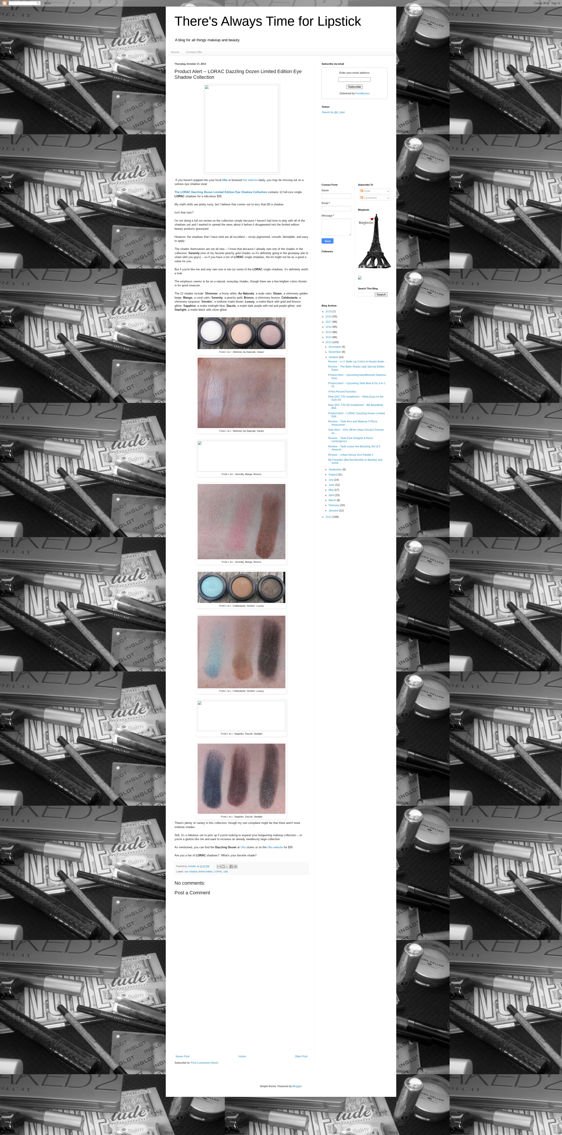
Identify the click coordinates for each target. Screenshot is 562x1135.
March (333, 500)
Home (175, 52)
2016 (329, 326)
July (331, 479)
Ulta (224, 180)
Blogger (297, 1086)
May (331, 489)
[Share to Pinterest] (235, 866)
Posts (366, 191)
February (334, 505)
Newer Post (182, 1056)
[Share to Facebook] (231, 866)
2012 (329, 516)
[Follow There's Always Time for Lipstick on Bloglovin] (374, 267)
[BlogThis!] (223, 866)
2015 (329, 332)
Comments (370, 197)
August (333, 474)
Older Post (301, 1056)
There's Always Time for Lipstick (268, 21)
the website (250, 180)
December (335, 346)
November (335, 351)
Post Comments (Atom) (204, 1062)
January (334, 510)
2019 (329, 311)
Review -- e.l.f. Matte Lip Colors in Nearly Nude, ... (357, 361)
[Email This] (219, 866)
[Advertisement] (241, 1022)
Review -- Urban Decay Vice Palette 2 (350, 454)
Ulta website (275, 847)
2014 (329, 337)
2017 (329, 321)
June (332, 484)
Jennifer (192, 866)
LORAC (218, 871)
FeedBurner (362, 93)
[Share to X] (227, 866)
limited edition (206, 871)
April (332, 495)
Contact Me (194, 52)
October (334, 357)
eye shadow (191, 871)
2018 (329, 316)
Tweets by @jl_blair (333, 112)
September (335, 469)
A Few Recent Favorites (342, 391)
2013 (329, 342)
